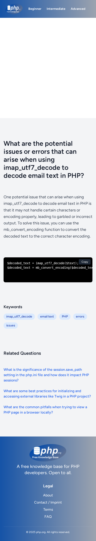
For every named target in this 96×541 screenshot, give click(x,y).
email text (47, 316)
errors (80, 316)
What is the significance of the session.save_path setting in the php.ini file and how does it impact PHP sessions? (46, 374)
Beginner (34, 9)
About (48, 495)
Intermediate (56, 9)
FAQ (48, 516)
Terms (48, 509)
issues (10, 325)
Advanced (78, 9)
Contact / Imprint (48, 502)
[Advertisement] (48, 68)
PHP (65, 316)
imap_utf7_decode (19, 316)
